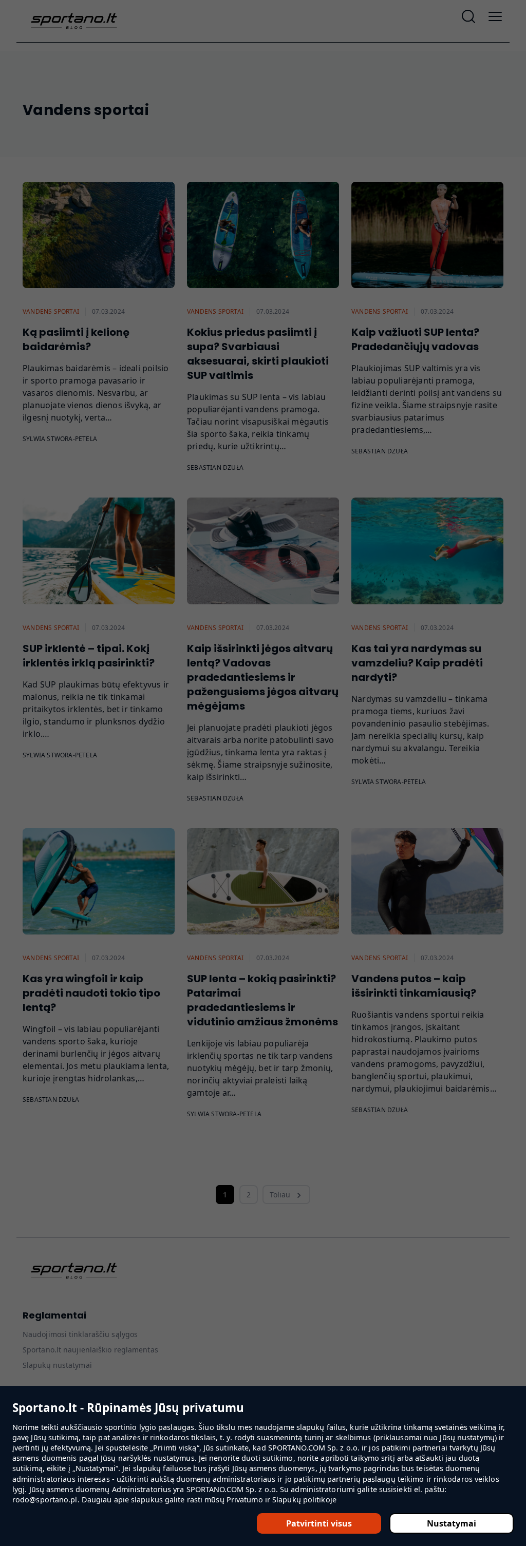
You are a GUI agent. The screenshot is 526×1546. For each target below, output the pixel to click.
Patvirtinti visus (319, 1523)
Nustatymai (451, 1523)
